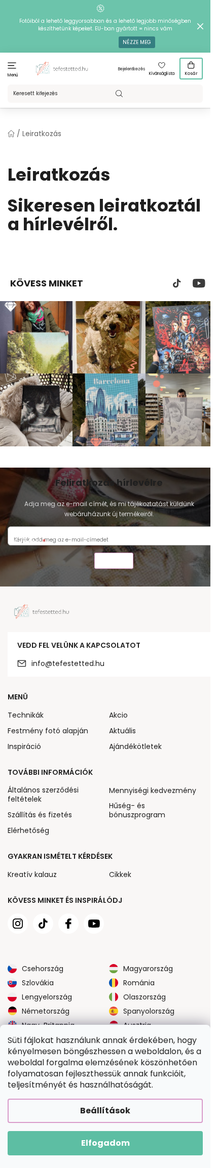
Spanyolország (148, 1011)
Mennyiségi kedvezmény (152, 790)
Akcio (118, 715)
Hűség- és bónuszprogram (137, 810)
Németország (45, 1011)
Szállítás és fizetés (40, 814)
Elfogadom (105, 1143)
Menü (13, 75)
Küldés (114, 562)
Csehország (42, 968)
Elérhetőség (28, 830)
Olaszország (144, 997)
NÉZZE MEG (137, 42)
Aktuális (122, 730)
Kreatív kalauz (32, 874)
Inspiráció (24, 746)
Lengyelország (47, 997)
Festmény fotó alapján (48, 730)
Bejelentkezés (131, 69)
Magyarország (148, 968)
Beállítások (105, 1110)
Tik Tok (177, 283)
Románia (139, 982)
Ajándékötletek (135, 746)
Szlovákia (38, 982)
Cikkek (120, 874)
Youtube (199, 283)
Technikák (26, 715)
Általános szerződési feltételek (43, 794)
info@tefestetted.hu (67, 663)
